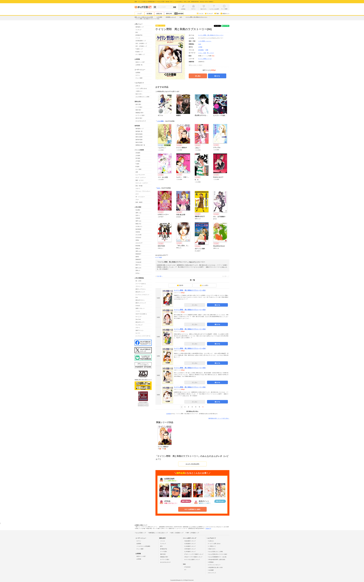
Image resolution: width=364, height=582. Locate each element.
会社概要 (211, 570)
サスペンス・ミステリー (142, 183)
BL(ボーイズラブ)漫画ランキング (193, 557)
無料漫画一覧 (139, 131)
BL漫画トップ (139, 51)
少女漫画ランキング (190, 546)
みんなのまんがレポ (141, 121)
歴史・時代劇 (139, 185)
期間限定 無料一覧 (140, 145)
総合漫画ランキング (190, 541)
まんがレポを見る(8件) (192, 464)
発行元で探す (139, 118)
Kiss (137, 297)
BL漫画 (137, 166)
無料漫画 (180, 13)
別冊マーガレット (140, 308)
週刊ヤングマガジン (141, 289)
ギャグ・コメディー (141, 177)
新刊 (218, 13)
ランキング (210, 13)
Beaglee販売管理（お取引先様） (217, 559)
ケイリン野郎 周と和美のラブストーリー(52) (190, 309)
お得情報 (138, 559)
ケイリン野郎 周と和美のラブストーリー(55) (190, 368)
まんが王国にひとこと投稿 (142, 96)
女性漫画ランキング (190, 543)
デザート (138, 327)
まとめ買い (205, 285)
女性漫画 (138, 152)
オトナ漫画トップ (140, 54)
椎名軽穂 (138, 245)
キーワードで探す (140, 115)
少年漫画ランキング (190, 551)
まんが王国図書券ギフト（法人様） (218, 557)
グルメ (137, 199)
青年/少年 (169, 13)
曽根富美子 (138, 254)
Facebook (187, 567)
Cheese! (138, 305)
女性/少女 (159, 13)
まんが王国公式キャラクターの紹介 (218, 554)
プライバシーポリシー (214, 564)
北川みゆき (138, 237)
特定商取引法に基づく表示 (216, 567)
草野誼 (137, 240)
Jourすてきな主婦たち (141, 314)
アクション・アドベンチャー (143, 191)
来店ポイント (226, 13)
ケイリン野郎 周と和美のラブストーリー (210, 35)
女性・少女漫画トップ (141, 43)
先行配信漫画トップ (141, 40)
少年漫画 (138, 161)
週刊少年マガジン (140, 300)
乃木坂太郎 (138, 262)
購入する (217, 76)
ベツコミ (138, 311)
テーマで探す (139, 107)
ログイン (138, 75)
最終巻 (181, 285)
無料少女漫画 (139, 137)
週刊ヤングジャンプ (141, 303)
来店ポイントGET (140, 62)
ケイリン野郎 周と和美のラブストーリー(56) (190, 387)
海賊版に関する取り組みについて (143, 379)
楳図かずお (138, 223)
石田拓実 (138, 218)
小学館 (200, 47)
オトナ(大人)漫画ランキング (192, 559)
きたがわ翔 (138, 234)
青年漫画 (138, 158)
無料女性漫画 (139, 134)
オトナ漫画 (138, 169)
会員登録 (138, 72)
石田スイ (138, 215)
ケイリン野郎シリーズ (204, 58)
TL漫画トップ (139, 49)
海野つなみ (138, 221)
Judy (158, 188)
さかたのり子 (139, 243)
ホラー (137, 194)
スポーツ (138, 188)
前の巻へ (160, 276)
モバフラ (138, 333)
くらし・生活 (202, 53)
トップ (139, 13)
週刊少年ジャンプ (140, 292)
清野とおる (138, 251)
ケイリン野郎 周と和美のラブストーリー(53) (190, 329)
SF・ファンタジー (140, 196)
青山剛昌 (138, 210)
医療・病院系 (139, 202)
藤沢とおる (138, 267)
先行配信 (149, 13)
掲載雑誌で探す (140, 112)
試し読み (198, 76)
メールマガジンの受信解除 (143, 546)
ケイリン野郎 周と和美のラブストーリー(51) (190, 290)
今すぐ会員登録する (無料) (192, 509)
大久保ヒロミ (139, 226)
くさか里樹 (204, 41)
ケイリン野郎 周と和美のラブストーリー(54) (190, 348)
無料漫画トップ (140, 27)
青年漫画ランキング (190, 549)
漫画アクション (140, 330)
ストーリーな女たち (141, 283)
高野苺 (137, 256)
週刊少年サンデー (140, 322)
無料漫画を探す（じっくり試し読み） (218, 418)
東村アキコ (138, 265)
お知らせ (138, 85)
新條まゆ (138, 248)
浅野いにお (138, 212)
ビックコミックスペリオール (143, 336)
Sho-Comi (138, 319)
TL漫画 (137, 163)
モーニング (138, 316)
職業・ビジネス (140, 180)
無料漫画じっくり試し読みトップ (158, 532)
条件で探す (138, 104)
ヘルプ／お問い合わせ (141, 88)
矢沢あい (138, 273)
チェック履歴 (139, 78)
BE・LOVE (138, 281)
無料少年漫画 (139, 142)
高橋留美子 (138, 259)
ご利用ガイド (139, 91)
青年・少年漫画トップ (141, 46)
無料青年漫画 (139, 139)
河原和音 (138, 232)
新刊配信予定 (139, 35)
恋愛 (137, 172)
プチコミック (139, 286)
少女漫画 (138, 155)
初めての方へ (139, 94)
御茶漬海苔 (138, 229)
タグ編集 (159, 257)
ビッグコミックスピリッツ (142, 294)
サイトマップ (212, 572)
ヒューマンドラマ (140, 174)
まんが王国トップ (141, 532)
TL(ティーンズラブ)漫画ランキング (194, 554)
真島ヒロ (138, 270)
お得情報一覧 (139, 65)
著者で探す (138, 110)
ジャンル (201, 13)
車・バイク (210, 53)
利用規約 (211, 562)
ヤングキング (139, 325)
